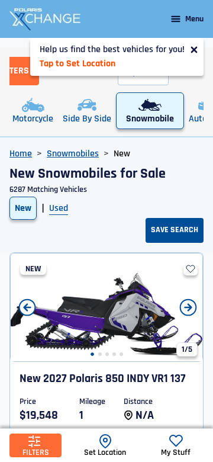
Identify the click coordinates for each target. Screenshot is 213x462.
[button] (92, 354)
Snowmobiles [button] (73, 153)
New (23, 208)
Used (58, 208)
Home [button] (20, 153)
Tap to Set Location (77, 63)
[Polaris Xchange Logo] (44, 19)
